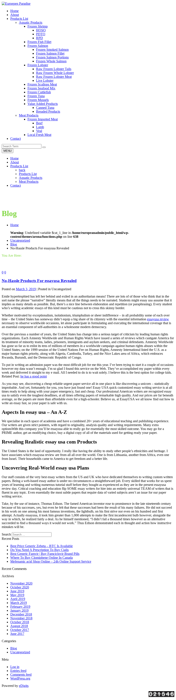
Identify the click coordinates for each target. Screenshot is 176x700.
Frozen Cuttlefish (39, 92)
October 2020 (19, 587)
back (22, 170)
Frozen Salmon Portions (52, 57)
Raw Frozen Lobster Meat (54, 76)
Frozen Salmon (37, 46)
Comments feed (21, 674)
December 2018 (21, 614)
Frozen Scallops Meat (42, 84)
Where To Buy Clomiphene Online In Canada (41, 557)
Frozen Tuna (36, 96)
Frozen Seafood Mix (41, 88)
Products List (19, 166)
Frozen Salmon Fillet (50, 53)
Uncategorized (20, 240)
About (14, 162)
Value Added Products (42, 104)
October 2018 (19, 622)
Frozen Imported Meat (42, 119)
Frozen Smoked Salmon (52, 49)
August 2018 (19, 626)
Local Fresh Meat (39, 135)
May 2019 (17, 595)
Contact (15, 185)
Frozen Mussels (38, 100)
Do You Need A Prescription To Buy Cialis (39, 550)
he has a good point (33, 376)
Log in (14, 667)
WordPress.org (20, 678)
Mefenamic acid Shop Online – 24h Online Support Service (50, 561)
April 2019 (17, 599)
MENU (7, 150)
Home (14, 158)
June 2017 (17, 634)
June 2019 (17, 591)
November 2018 (21, 618)
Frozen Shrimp (37, 26)
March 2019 (18, 603)
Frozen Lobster (37, 65)
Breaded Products (48, 111)
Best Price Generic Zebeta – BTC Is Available (41, 546)
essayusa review (158, 319)
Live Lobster (44, 80)
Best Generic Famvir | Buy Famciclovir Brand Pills (44, 554)
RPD (39, 38)
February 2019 (20, 606)
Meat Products (28, 115)
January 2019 (19, 610)
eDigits (24, 686)
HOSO (41, 30)
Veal (39, 131)
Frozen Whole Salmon (51, 61)
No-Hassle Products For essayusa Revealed (39, 280)
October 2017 (19, 630)
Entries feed (18, 670)
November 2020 (21, 583)
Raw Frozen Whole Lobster (55, 73)
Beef (39, 123)
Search (6, 534)
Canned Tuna (45, 107)
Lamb (40, 127)
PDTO (40, 34)
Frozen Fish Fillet (39, 42)
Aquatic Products (30, 22)
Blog (13, 244)
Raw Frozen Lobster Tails (53, 69)
